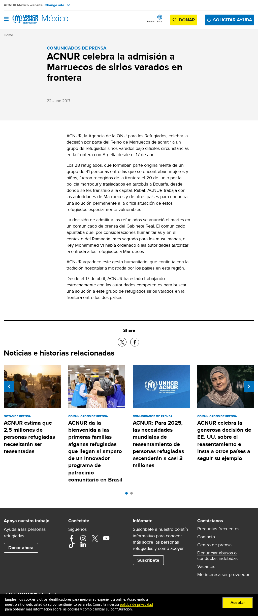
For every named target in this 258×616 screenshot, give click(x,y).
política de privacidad (136, 604)
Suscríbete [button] (148, 560)
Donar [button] (187, 20)
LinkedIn (83, 545)
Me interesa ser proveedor (223, 574)
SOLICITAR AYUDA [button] (232, 20)
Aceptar (238, 603)
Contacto (206, 537)
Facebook (71, 538)
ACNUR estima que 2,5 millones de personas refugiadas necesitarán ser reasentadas (29, 437)
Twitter (94, 538)
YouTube (106, 538)
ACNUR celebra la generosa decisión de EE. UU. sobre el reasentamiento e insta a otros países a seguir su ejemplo (224, 440)
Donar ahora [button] (21, 547)
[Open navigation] (6, 19)
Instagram (83, 538)
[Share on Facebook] (134, 342)
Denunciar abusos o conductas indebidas (217, 555)
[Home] (29, 20)
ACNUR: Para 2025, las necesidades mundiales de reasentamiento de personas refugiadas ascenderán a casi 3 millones (158, 444)
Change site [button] (54, 5)
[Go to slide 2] (132, 494)
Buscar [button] (150, 21)
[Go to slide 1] (127, 494)
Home (8, 34)
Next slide (249, 386)
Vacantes (206, 566)
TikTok (71, 545)
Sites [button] (160, 21)
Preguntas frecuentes (218, 529)
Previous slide (9, 386)
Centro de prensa (214, 545)
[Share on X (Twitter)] (122, 342)
